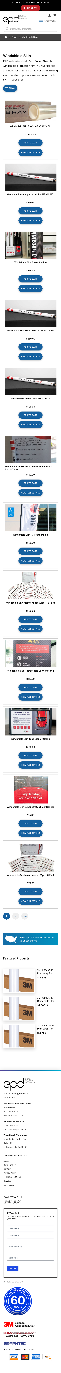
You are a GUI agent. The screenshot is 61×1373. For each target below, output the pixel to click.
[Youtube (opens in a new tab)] (15, 1202)
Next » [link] (24, 916)
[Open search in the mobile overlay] (30, 29)
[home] (19, 1084)
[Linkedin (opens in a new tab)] (10, 1202)
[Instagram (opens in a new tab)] (19, 1202)
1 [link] (6, 916)
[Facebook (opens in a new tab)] (6, 1202)
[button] (54, 15)
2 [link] (15, 916)
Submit (13, 1268)
